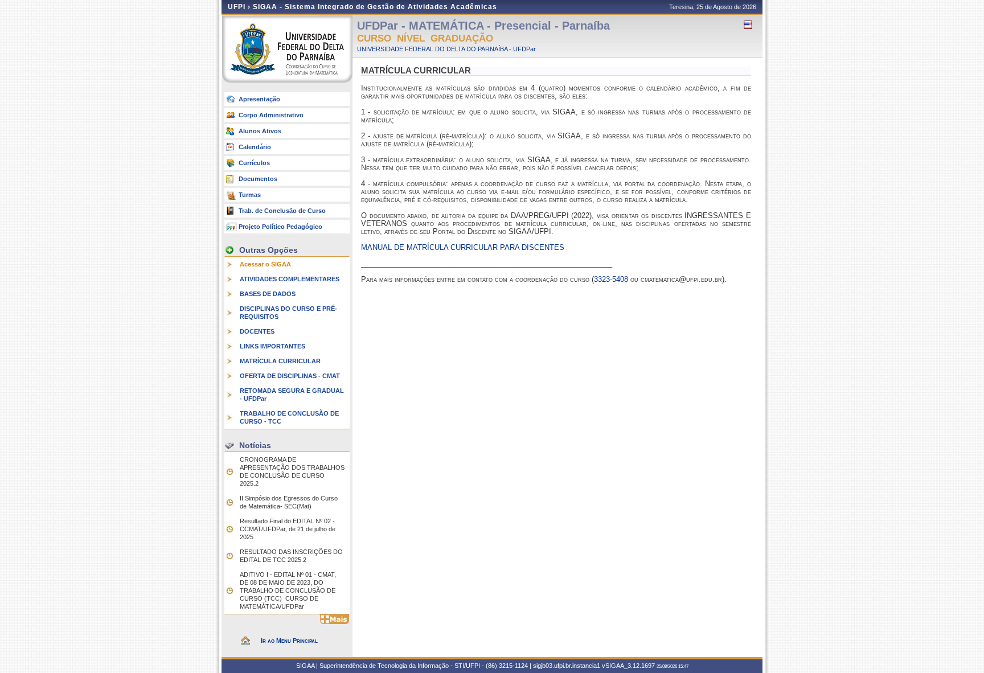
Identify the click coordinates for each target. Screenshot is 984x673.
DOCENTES (257, 331)
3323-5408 (611, 279)
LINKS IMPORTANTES (272, 346)
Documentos (258, 178)
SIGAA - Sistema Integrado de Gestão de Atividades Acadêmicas (375, 7)
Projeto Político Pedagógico (280, 226)
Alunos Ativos (260, 131)
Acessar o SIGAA (265, 264)
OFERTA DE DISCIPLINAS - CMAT (290, 375)
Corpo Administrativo (271, 115)
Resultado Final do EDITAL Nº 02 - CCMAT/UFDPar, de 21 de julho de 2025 (287, 529)
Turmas (250, 194)
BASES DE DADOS (268, 293)
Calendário (255, 146)
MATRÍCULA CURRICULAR (280, 361)
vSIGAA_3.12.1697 (628, 665)
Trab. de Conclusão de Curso (282, 210)
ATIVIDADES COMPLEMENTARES (289, 279)
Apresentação (259, 99)
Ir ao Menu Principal (289, 640)
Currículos (254, 162)
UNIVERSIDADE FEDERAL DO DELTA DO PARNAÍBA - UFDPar (446, 49)
